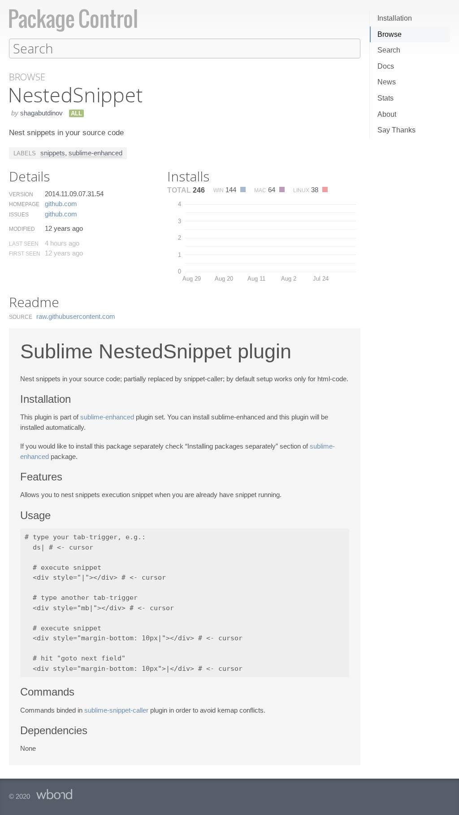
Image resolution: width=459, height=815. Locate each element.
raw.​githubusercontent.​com (75, 316)
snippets (52, 153)
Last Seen (24, 244)
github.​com (61, 203)
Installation (394, 18)
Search (388, 50)
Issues (19, 214)
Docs (385, 66)
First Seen (24, 254)
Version (21, 194)
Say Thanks (396, 130)
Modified (22, 229)
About (386, 114)
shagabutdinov (41, 113)
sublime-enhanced (95, 153)
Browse (389, 34)
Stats (385, 98)
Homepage (24, 204)
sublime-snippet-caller (116, 710)
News (386, 82)
